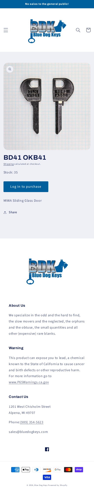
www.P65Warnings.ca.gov (29, 382)
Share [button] (13, 212)
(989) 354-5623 (32, 422)
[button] (6, 30)
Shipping (8, 164)
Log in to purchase (25, 186)
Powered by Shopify (57, 485)
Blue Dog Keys (41, 485)
